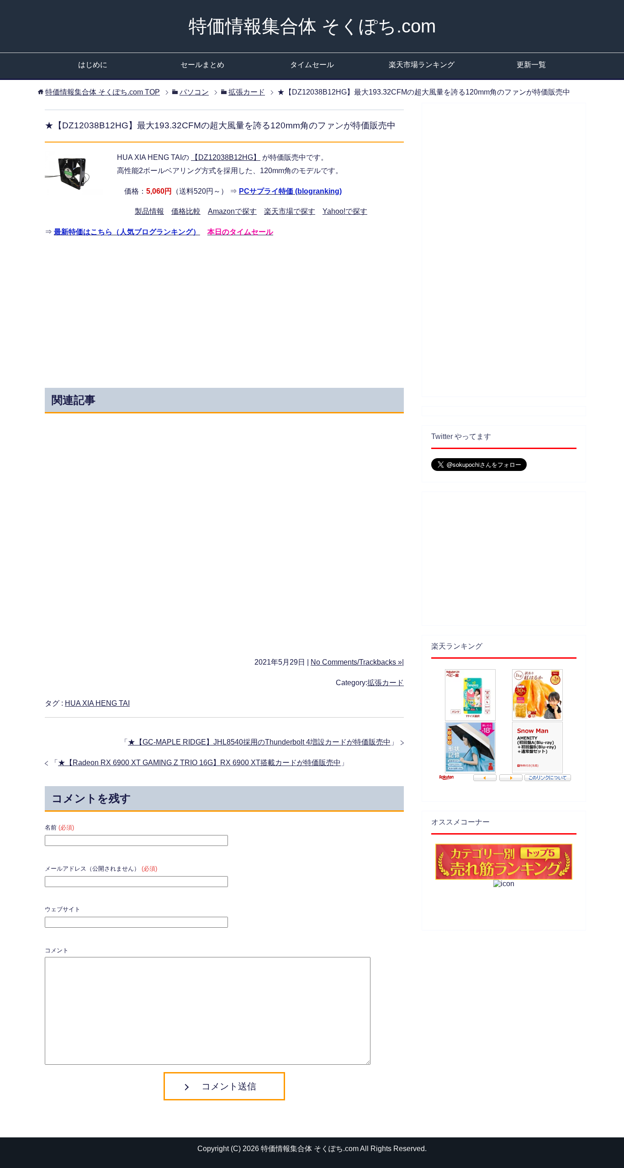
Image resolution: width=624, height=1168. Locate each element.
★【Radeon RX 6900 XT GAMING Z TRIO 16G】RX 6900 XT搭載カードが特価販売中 (199, 762)
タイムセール (312, 65)
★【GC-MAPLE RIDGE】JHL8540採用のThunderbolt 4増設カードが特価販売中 (259, 742)
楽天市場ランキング (422, 65)
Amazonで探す (232, 211)
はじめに (92, 65)
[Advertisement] (142, 310)
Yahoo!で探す (345, 211)
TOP (102, 92)
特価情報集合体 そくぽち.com (312, 26)
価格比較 (186, 211)
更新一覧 (531, 65)
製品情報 (149, 211)
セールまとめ (202, 65)
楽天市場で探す (289, 211)
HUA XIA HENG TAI (97, 703)
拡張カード (385, 683)
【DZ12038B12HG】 (225, 157)
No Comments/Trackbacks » (356, 662)
